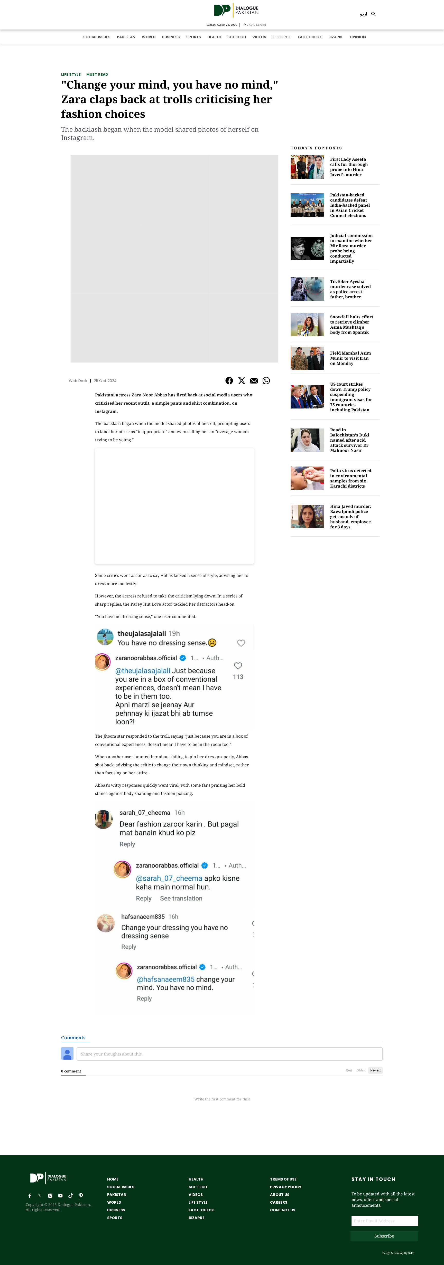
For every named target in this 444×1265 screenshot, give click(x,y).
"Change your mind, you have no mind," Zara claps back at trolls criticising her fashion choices (169, 99)
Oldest (361, 1070)
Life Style (71, 74)
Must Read (97, 74)
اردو (363, 14)
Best (349, 1070)
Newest (375, 1070)
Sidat (411, 1253)
